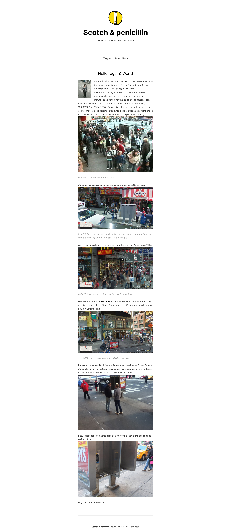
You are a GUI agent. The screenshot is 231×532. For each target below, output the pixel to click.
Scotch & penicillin (115, 32)
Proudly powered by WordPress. (124, 527)
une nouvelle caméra (101, 301)
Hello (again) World (115, 73)
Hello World (121, 81)
